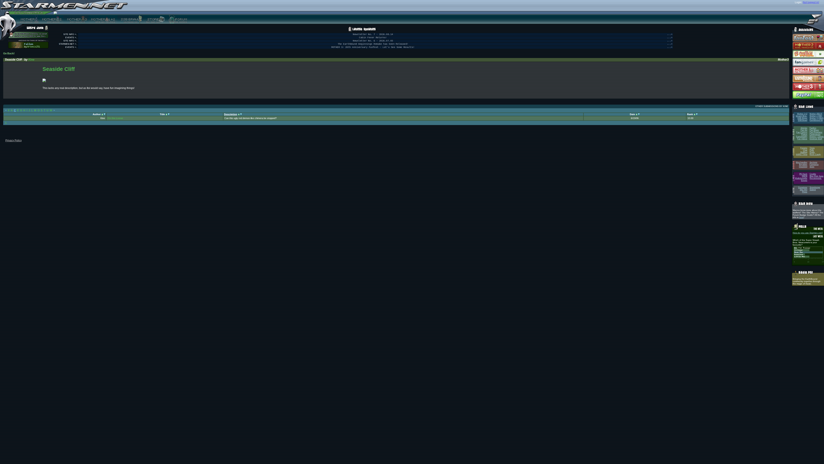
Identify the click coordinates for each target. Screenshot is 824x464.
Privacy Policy (13, 140)
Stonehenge (815, 187)
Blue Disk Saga (816, 176)
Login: (798, 2)
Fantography (801, 137)
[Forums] (177, 19)
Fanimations (815, 134)
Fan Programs (816, 132)
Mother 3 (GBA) (817, 118)
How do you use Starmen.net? (808, 233)
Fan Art (804, 130)
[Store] (154, 19)
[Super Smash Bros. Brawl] (130, 19)
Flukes (804, 134)
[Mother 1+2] (103, 19)
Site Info (803, 190)
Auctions (813, 162)
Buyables (803, 164)
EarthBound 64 (816, 120)
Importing (803, 167)
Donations (802, 187)
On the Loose (115, 118)
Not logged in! (811, 2)
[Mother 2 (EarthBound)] (51, 19)
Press (804, 192)
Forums (803, 148)
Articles (804, 128)
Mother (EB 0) (816, 114)
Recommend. (816, 178)
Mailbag (803, 152)
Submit (813, 190)
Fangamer (814, 164)
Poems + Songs (817, 137)
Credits (813, 174)
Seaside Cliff (58, 69)
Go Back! (9, 53)
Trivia (812, 148)
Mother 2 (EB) (816, 116)
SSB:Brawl (802, 120)
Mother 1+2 (802, 114)
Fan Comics (801, 132)
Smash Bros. (801, 116)
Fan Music (814, 130)
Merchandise (801, 162)
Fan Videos (802, 139)
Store (812, 167)
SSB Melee (802, 118)
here (801, 217)
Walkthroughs (801, 178)
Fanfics (813, 128)
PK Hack (803, 174)
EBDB (804, 176)
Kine (31, 59)
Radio (812, 152)
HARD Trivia (801, 154)
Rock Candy (815, 154)
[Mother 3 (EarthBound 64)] (76, 19)
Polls (812, 150)
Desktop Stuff (816, 139)
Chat (805, 150)
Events (804, 180)
